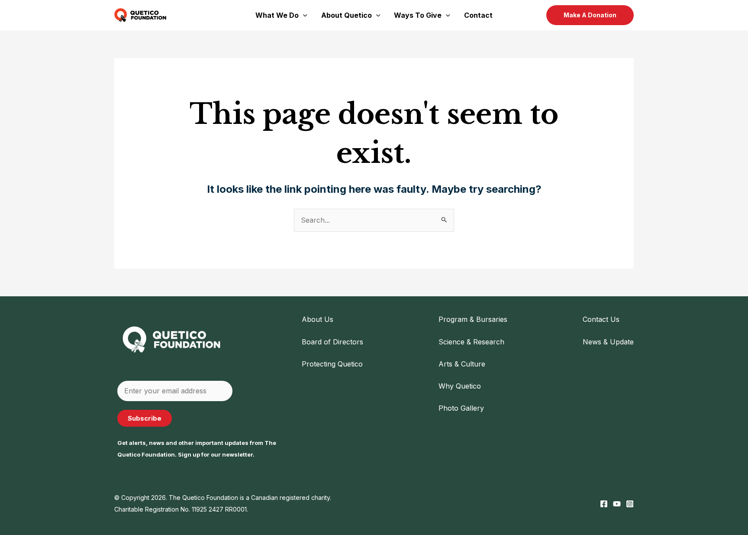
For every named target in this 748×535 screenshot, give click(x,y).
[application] (303, 15)
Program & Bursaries (472, 319)
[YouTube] (617, 504)
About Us (317, 319)
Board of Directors (332, 341)
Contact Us (601, 319)
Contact (478, 15)
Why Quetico (459, 386)
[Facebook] (604, 504)
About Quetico (346, 15)
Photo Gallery (461, 408)
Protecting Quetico (332, 364)
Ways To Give (418, 15)
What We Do (277, 15)
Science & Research (471, 341)
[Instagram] (630, 504)
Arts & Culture (461, 364)
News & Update (608, 341)
